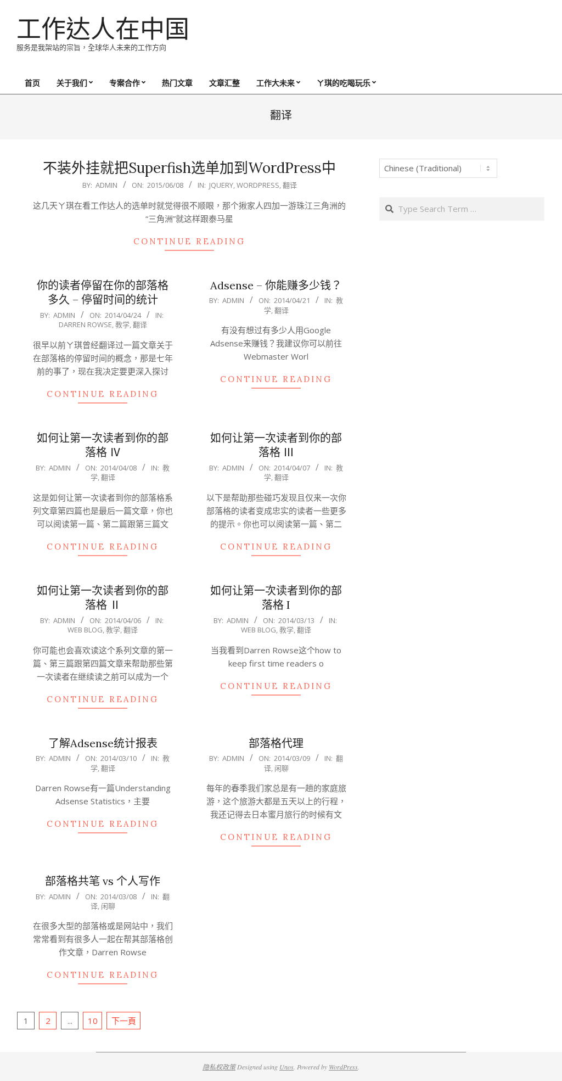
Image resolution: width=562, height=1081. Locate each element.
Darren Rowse (85, 324)
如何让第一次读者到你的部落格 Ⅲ (276, 445)
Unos (286, 1066)
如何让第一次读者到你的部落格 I (276, 598)
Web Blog (85, 630)
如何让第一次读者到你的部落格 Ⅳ (102, 445)
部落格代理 (276, 743)
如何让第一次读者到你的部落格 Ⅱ (102, 598)
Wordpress (258, 185)
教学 (122, 324)
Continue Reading (189, 241)
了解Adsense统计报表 (103, 743)
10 (93, 1020)
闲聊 (281, 768)
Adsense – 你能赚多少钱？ (276, 285)
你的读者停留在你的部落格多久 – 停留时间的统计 (102, 292)
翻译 (290, 185)
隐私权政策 (219, 1066)
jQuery (221, 185)
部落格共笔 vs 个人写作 (102, 881)
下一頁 (123, 1020)
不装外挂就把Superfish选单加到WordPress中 (189, 168)
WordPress (343, 1066)
